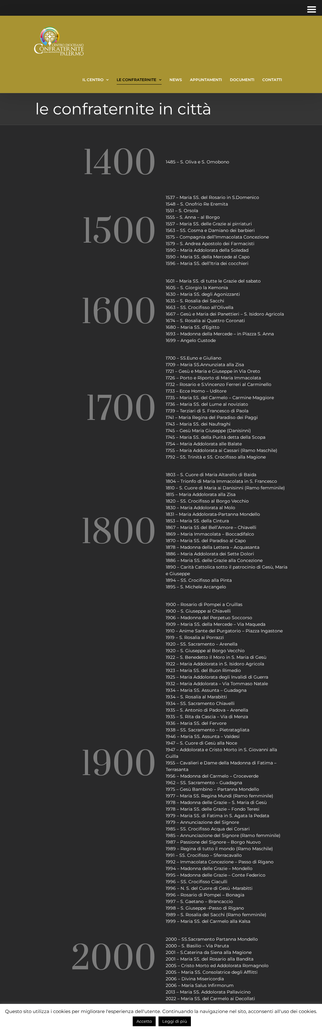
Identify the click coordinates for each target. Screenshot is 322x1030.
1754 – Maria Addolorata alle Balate (204, 444)
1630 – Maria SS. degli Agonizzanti (203, 294)
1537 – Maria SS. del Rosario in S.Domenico (212, 197)
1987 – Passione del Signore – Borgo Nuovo (213, 842)
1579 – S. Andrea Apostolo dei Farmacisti (210, 243)
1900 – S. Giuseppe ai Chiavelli (198, 611)
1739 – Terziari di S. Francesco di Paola (207, 411)
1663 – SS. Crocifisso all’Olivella (199, 307)
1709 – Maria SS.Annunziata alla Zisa (205, 364)
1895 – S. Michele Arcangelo (196, 587)
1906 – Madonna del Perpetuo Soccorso (209, 617)
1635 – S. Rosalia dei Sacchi (195, 301)
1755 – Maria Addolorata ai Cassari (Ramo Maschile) (221, 450)
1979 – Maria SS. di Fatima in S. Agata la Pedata (217, 815)
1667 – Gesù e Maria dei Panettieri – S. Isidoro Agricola (225, 314)
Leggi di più (174, 1021)
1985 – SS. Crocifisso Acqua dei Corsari (208, 829)
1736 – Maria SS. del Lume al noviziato (207, 404)
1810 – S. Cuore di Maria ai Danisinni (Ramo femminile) (225, 488)
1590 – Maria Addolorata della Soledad (207, 250)
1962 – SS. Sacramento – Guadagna (204, 782)
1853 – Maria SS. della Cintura (197, 521)
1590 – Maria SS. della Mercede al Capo (208, 257)
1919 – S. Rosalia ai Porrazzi (195, 637)
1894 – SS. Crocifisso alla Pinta (199, 580)
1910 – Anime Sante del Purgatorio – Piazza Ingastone (224, 631)
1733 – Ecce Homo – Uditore (196, 391)
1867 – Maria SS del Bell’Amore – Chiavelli (211, 527)
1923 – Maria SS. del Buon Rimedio (203, 670)
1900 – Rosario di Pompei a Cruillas (204, 604)
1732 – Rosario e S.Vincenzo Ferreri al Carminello (218, 384)
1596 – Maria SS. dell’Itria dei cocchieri (207, 263)
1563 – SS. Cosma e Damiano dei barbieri (210, 230)
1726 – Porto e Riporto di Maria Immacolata (213, 378)
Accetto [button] (144, 1021)
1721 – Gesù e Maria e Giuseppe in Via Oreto (213, 371)
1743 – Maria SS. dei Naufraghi (198, 424)
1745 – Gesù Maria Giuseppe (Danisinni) (208, 430)
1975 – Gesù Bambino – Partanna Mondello (212, 789)
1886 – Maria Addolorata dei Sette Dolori (210, 554)
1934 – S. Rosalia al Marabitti (196, 697)
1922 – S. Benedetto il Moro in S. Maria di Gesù (216, 657)
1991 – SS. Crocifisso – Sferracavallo (204, 855)
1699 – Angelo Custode (191, 340)
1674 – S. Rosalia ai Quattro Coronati (205, 320)
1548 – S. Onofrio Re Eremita (197, 204)
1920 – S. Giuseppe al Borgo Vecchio (205, 650)
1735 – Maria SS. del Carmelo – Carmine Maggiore (220, 397)
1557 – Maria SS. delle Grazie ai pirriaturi (209, 224)
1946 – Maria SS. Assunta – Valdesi (203, 736)
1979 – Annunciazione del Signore (202, 822)
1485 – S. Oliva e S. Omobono (197, 162)
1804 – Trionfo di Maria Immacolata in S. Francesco (221, 481)
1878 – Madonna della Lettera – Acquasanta (212, 547)
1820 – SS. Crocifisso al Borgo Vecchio (207, 501)
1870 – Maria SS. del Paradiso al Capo (206, 540)
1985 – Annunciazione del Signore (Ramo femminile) (223, 835)
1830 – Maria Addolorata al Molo (200, 507)
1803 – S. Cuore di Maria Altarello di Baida (211, 474)
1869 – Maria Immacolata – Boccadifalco (210, 534)
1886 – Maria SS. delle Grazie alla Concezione (214, 560)
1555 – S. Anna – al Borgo (193, 217)
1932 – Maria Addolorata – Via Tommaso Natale (217, 683)
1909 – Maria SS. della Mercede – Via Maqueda (215, 624)
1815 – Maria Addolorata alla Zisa (201, 494)
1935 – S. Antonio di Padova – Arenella (207, 710)
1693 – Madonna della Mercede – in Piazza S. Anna (220, 334)
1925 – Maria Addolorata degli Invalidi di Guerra (217, 677)
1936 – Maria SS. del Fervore (196, 723)
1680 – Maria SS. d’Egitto (192, 327)
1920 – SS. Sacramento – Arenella (201, 644)
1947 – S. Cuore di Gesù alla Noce (201, 743)
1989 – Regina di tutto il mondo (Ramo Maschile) (219, 848)
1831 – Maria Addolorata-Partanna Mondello (213, 514)
